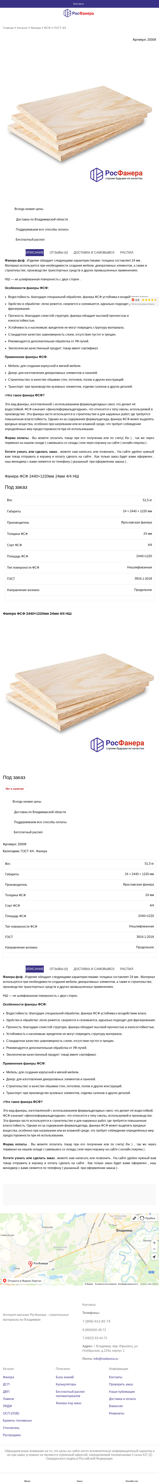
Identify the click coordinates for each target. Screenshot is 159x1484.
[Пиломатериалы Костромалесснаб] (60, 1193)
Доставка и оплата (122, 1399)
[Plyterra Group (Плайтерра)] (137, 1193)
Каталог (22, 27)
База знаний (65, 1377)
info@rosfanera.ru (105, 1358)
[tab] (35, 252)
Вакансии (116, 1406)
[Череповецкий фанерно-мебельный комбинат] (22, 1193)
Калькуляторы (66, 1384)
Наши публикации (122, 1391)
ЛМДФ (7, 1406)
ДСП (6, 1384)
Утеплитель (11, 1428)
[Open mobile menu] (152, 13)
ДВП (6, 1391)
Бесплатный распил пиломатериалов (70, 1394)
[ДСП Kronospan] (99, 1193)
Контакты (78, 4)
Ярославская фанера (136, 522)
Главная (8, 27)
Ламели (8, 1399)
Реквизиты (116, 1413)
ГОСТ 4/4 (60, 27)
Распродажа (12, 1435)
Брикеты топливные (17, 1420)
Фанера (36, 27)
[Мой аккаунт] (155, 4)
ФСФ (47, 27)
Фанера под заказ (68, 1403)
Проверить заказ (121, 1384)
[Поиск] (4, 13)
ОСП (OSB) (11, 1413)
